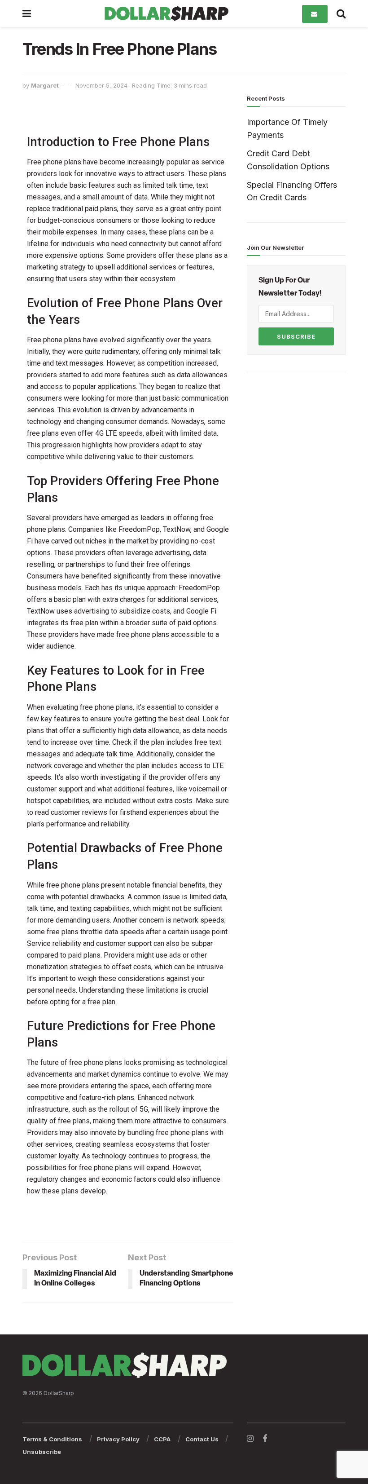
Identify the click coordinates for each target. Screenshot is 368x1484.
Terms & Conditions (52, 1439)
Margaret (45, 85)
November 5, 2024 (101, 85)
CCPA (162, 1439)
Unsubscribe (41, 1451)
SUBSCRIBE (296, 336)
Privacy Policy (118, 1439)
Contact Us (202, 1439)
